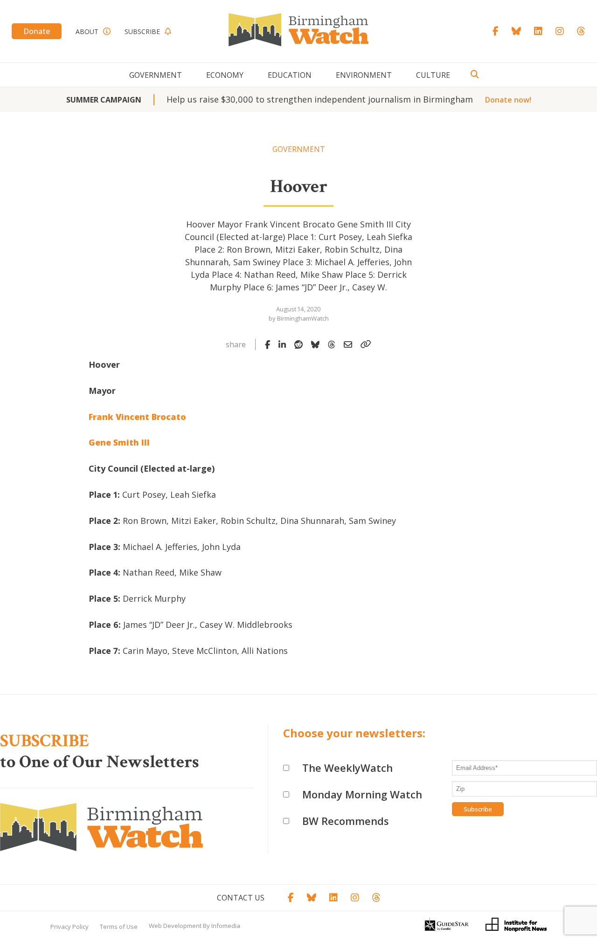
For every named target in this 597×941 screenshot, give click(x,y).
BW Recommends (345, 821)
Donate (36, 31)
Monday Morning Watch (362, 794)
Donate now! (508, 100)
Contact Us (240, 898)
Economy (224, 75)
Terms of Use (119, 926)
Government (155, 75)
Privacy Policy (69, 926)
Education (290, 75)
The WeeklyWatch (347, 768)
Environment (364, 75)
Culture (433, 75)
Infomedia (225, 925)
